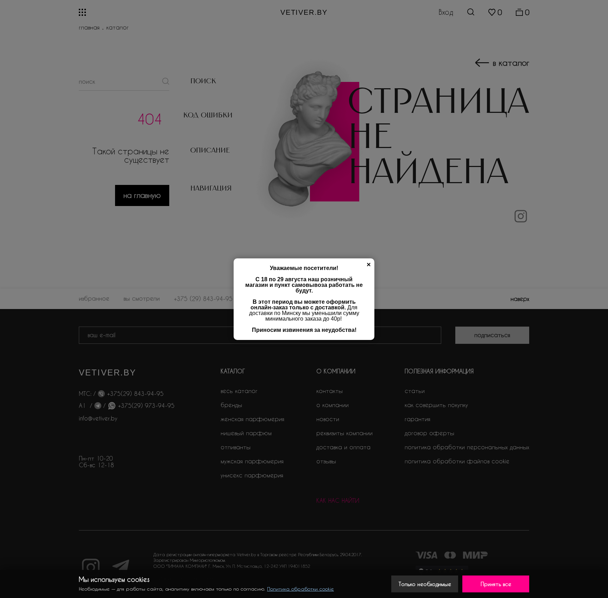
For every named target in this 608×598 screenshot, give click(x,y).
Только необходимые (425, 584)
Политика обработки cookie (300, 589)
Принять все (496, 584)
